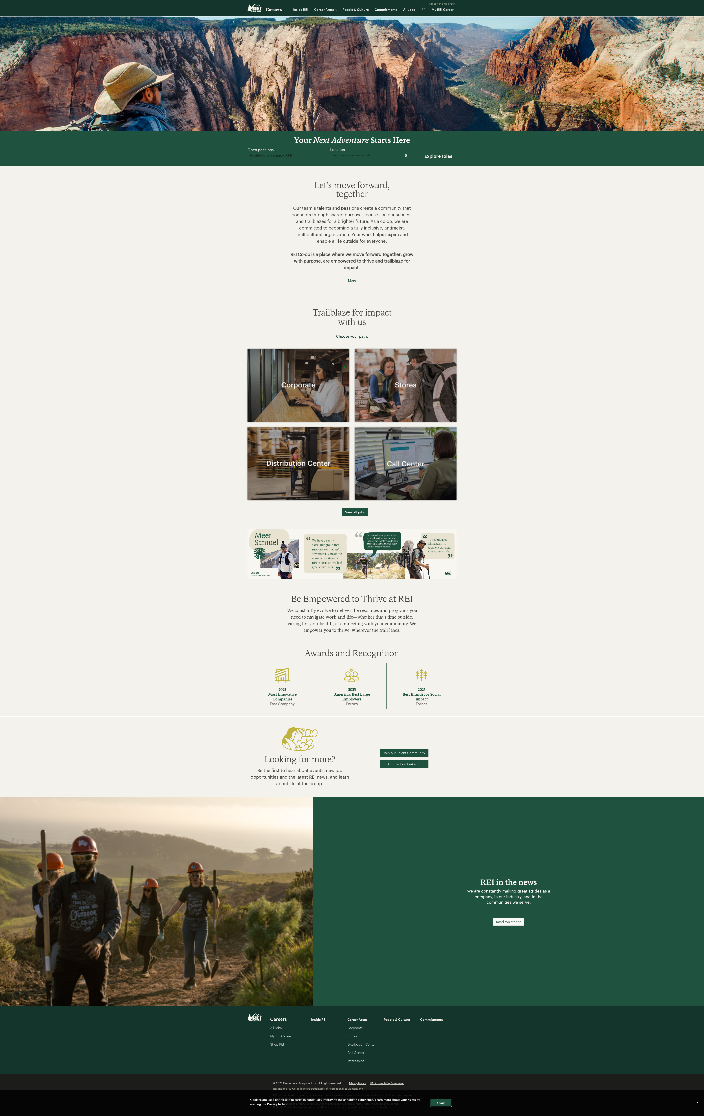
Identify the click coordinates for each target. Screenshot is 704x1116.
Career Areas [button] (324, 10)
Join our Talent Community (404, 753)
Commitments (386, 10)
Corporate (355, 1028)
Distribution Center (361, 1044)
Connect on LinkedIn (404, 764)
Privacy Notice (357, 1083)
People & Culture (355, 10)
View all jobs (355, 512)
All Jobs (409, 10)
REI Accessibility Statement (387, 1083)
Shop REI (277, 1044)
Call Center (355, 1053)
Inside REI (300, 10)
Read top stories (508, 922)
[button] (352, 242)
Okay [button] (441, 1102)
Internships (355, 1061)
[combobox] (288, 156)
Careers (274, 9)
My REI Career (443, 10)
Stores (352, 1036)
